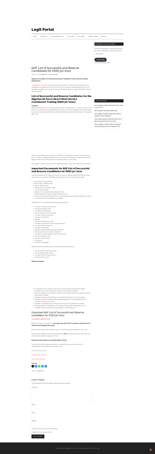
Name (33, 404)
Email (33, 412)
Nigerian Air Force (44, 108)
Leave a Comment (53, 74)
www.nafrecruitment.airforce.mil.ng (44, 301)
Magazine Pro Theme (71, 448)
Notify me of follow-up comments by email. (45, 428)
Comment (34, 387)
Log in (98, 448)
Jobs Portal (40, 370)
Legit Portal (42, 29)
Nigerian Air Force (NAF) (41, 85)
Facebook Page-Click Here (39, 355)
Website (33, 420)
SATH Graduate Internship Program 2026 (105, 110)
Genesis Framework (84, 448)
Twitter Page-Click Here (38, 359)
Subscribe (101, 60)
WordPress (93, 448)
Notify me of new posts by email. (42, 432)
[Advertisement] (77, 11)
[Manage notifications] (150, 449)
